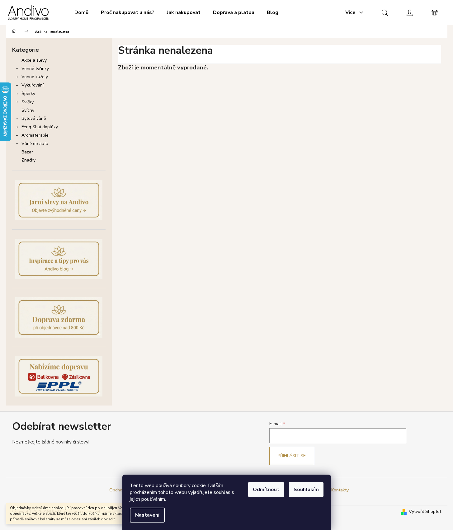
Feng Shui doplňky (39, 127)
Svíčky (27, 102)
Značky (28, 160)
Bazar (27, 152)
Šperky (28, 93)
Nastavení (147, 515)
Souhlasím (306, 489)
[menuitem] (81, 12)
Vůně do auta (34, 144)
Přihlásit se (292, 456)
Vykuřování (32, 85)
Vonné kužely (34, 77)
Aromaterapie (35, 135)
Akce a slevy (34, 60)
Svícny (27, 110)
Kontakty (340, 490)
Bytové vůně (33, 118)
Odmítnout (266, 489)
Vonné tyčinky (35, 69)
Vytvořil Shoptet (425, 511)
